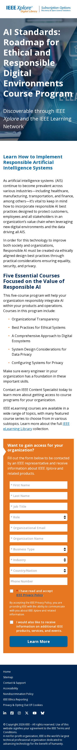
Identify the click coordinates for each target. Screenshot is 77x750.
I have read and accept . (34, 593)
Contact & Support (14, 683)
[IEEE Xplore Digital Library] (38, 9)
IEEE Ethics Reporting (15, 699)
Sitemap (8, 677)
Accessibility (10, 688)
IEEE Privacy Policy (29, 595)
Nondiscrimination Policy (18, 694)
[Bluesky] (41, 713)
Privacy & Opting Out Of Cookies (23, 705)
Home (7, 671)
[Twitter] (27, 713)
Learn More (38, 641)
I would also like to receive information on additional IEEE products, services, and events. (39, 626)
